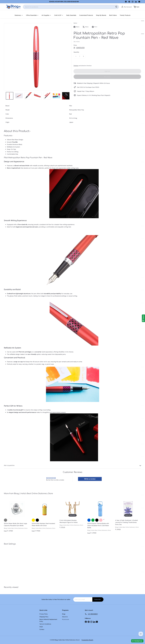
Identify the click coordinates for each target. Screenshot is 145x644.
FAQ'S (41, 627)
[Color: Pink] (100, 520)
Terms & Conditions (45, 624)
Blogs (63, 614)
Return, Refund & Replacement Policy (48, 620)
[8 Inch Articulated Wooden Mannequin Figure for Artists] (72, 514)
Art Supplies (45, 15)
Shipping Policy (43, 617)
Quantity (76, 52)
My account (65, 619)
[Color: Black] (37, 520)
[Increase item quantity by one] (83, 56)
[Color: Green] (92, 520)
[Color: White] (9, 520)
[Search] (116, 6)
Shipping (76, 65)
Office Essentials (31, 15)
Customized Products (86, 15)
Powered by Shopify (87, 640)
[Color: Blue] (89, 520)
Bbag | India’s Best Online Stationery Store (33, 493)
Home (75, 23)
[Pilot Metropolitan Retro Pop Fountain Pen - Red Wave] (14, 564)
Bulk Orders (113, 15)
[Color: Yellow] (33, 520)
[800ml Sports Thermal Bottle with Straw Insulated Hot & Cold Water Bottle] (100, 517)
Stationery (18, 15)
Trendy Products (125, 15)
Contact (41, 629)
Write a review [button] (89, 479)
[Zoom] (37, 56)
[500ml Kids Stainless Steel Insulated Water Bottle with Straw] (45, 516)
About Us (65, 617)
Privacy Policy (43, 614)
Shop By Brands (101, 15)
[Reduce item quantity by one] (76, 56)
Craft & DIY (57, 15)
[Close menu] (0, 11)
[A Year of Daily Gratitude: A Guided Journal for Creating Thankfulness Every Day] (128, 515)
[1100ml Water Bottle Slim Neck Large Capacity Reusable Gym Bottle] (17, 516)
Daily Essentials (71, 15)
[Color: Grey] (5, 520)
